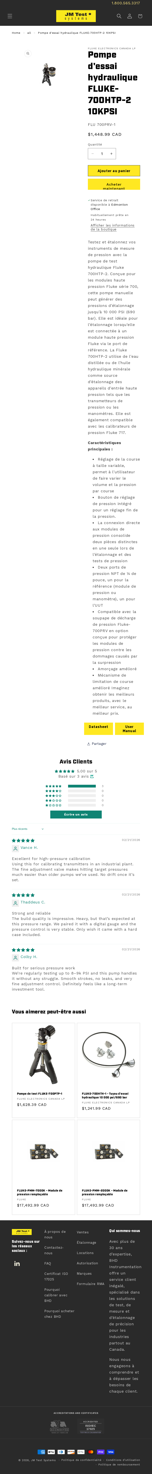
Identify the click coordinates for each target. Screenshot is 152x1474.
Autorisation (87, 1263)
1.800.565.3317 (126, 3)
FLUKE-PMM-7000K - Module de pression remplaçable (40, 1192)
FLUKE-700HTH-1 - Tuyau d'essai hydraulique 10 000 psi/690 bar (105, 1096)
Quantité (95, 144)
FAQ (47, 1263)
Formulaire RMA (90, 1284)
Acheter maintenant (114, 186)
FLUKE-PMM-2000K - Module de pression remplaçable (105, 1192)
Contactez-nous (54, 1250)
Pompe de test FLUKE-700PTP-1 (39, 1094)
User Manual (129, 728)
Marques (84, 1273)
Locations (85, 1253)
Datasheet (98, 726)
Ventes (83, 1232)
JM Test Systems (43, 1460)
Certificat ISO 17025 (56, 1276)
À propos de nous (55, 1234)
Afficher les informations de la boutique (113, 227)
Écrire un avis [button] (76, 814)
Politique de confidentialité (81, 1460)
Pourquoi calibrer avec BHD (55, 1295)
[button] (10, 16)
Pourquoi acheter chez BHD (59, 1314)
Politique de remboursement (119, 1464)
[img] (23, 840)
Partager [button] (99, 744)
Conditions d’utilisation (123, 1460)
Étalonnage (86, 1243)
